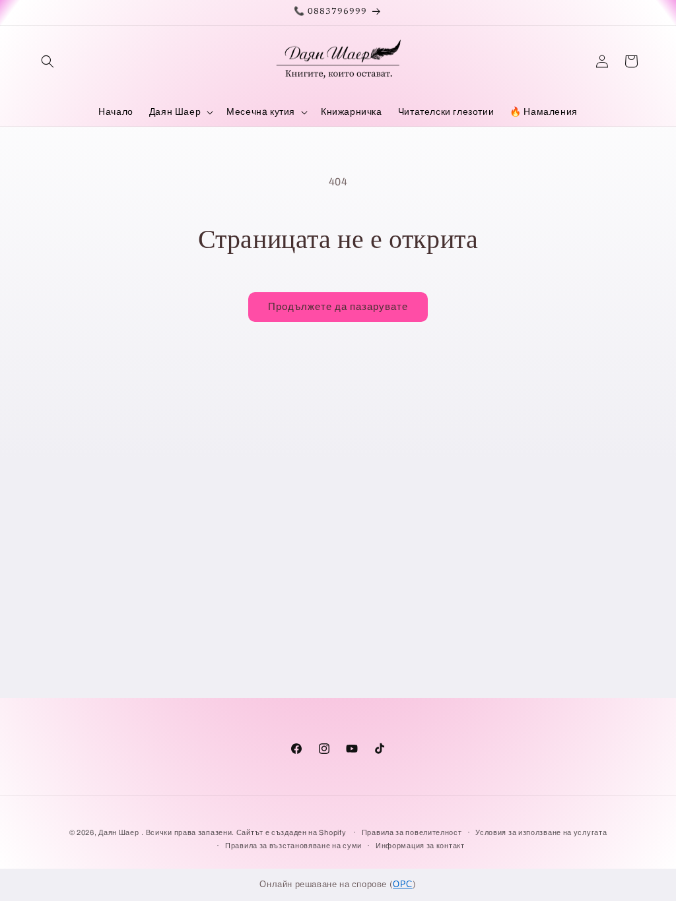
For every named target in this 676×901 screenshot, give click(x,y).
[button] (47, 61)
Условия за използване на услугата (541, 832)
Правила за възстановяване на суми (293, 846)
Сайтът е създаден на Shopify (292, 832)
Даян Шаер (118, 832)
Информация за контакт (420, 846)
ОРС (403, 884)
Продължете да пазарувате (338, 306)
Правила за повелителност (412, 832)
